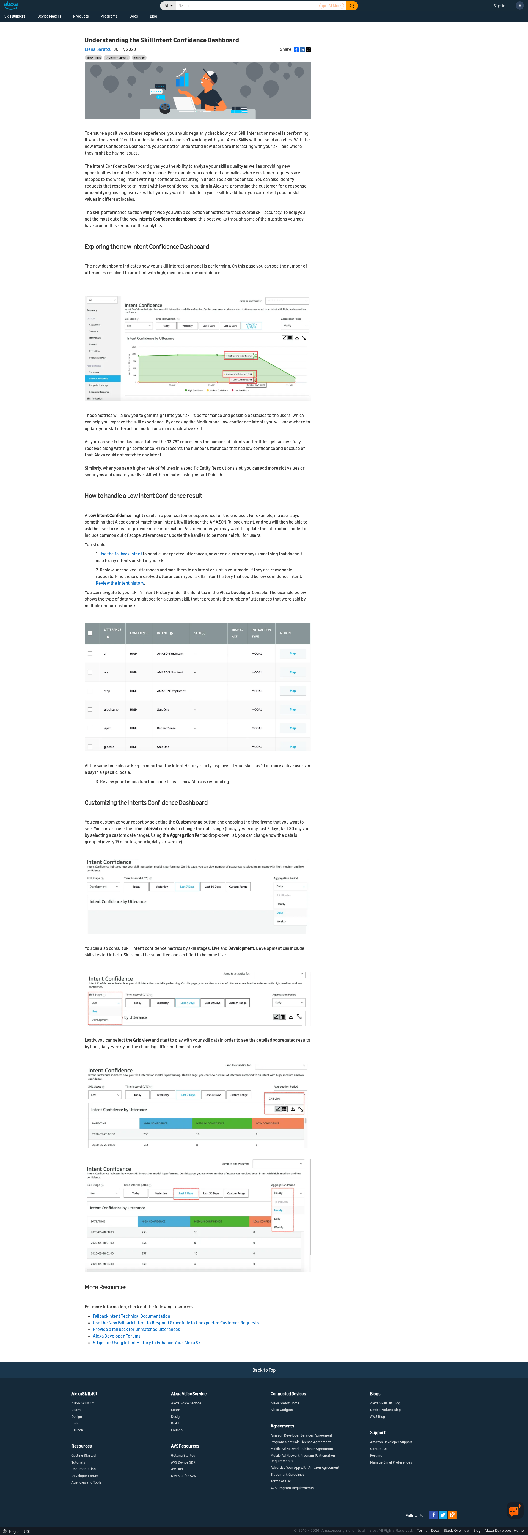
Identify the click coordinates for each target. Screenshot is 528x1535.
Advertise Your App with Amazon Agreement (305, 1467)
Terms (422, 1530)
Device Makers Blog (385, 1409)
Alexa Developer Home (504, 1530)
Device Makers (49, 16)
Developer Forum (85, 1475)
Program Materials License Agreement (301, 1442)
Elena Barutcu (98, 49)
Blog (477, 1530)
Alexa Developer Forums (117, 1336)
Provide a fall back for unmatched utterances (136, 1329)
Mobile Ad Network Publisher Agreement (302, 1448)
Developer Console (117, 57)
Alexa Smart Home (285, 1403)
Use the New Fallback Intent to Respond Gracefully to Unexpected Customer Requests (176, 1322)
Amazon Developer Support (391, 1442)
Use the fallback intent (120, 554)
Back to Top (264, 1370)
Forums (376, 1455)
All (166, 6)
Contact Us (378, 1448)
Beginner (139, 57)
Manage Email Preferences (391, 1462)
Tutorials (78, 1462)
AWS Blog (377, 1416)
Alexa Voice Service (186, 1403)
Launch (77, 1430)
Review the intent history (120, 583)
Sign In (499, 5)
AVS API (177, 1469)
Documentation (84, 1469)
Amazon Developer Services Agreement (301, 1435)
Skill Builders (15, 16)
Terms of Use (281, 1481)
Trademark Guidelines (287, 1474)
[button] (18, 1530)
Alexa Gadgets (282, 1409)
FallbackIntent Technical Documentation (131, 1316)
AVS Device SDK (183, 1462)
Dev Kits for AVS (183, 1475)
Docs (436, 1530)
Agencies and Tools (86, 1482)
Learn (76, 1409)
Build (75, 1423)
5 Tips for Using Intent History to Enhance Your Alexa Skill (148, 1342)
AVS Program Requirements (292, 1488)
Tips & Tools (94, 57)
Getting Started (84, 1455)
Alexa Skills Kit (83, 1403)
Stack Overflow (457, 1530)
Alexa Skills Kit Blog (385, 1403)
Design (77, 1416)
